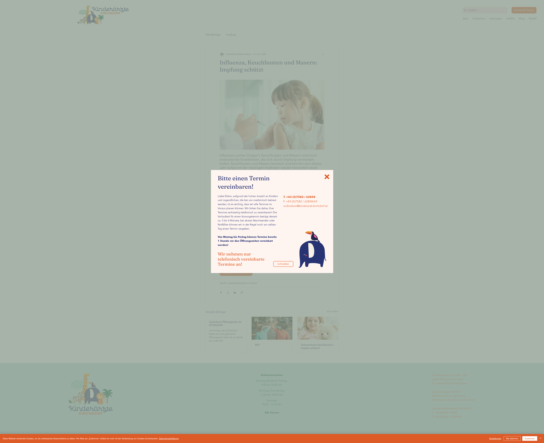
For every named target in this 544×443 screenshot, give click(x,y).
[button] (326, 176)
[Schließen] (540, 438)
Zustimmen (530, 438)
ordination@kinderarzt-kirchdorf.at (305, 206)
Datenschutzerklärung (169, 438)
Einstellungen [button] (495, 438)
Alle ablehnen (512, 438)
